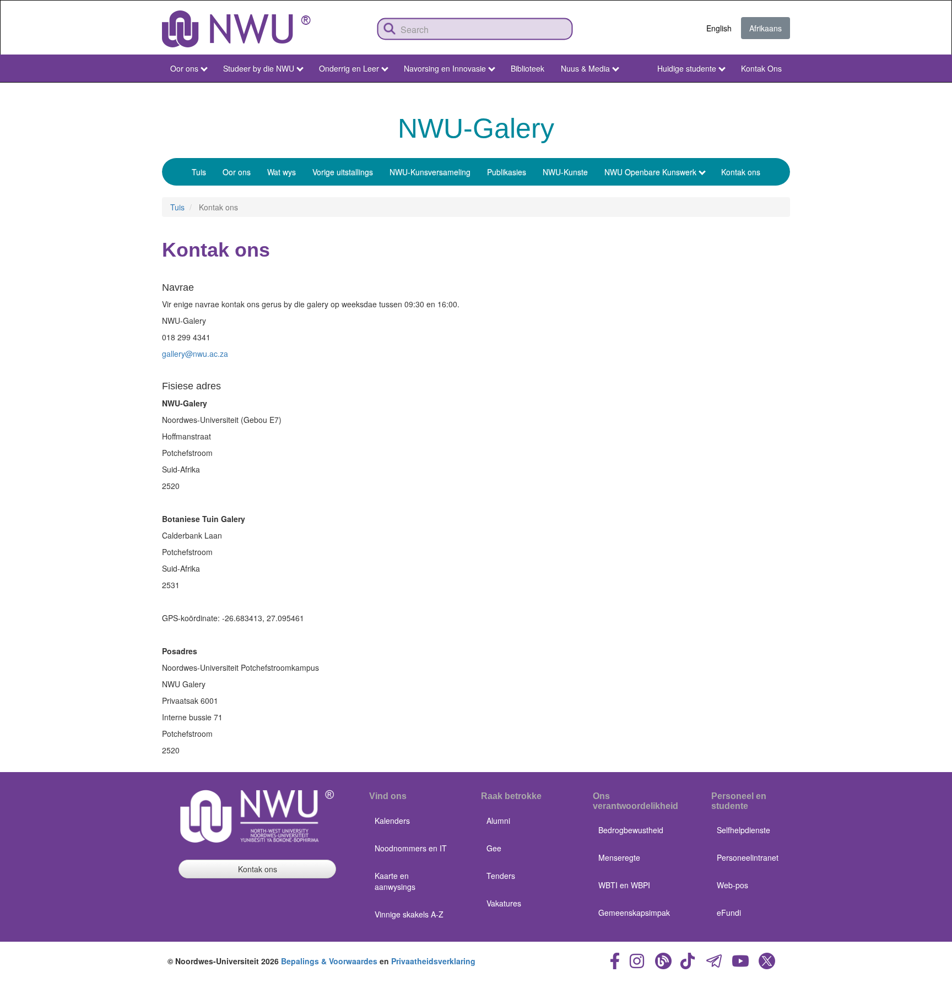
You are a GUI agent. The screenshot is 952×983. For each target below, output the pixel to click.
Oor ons (184, 68)
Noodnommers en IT (411, 848)
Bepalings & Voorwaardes (329, 960)
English (719, 28)
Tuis (199, 171)
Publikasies (506, 171)
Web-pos (732, 884)
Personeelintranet (747, 857)
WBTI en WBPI (624, 884)
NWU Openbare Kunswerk (650, 171)
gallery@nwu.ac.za (195, 353)
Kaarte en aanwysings (395, 881)
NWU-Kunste (565, 171)
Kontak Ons (761, 68)
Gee (493, 848)
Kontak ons (740, 171)
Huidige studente (686, 68)
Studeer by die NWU (258, 68)
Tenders (500, 875)
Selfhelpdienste (743, 829)
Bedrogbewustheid (630, 829)
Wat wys (281, 171)
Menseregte (619, 857)
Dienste (763, 92)
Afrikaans (765, 28)
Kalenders (392, 820)
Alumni (498, 820)
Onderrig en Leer (349, 68)
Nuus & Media (585, 68)
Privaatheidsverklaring (433, 960)
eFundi (729, 912)
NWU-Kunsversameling (430, 171)
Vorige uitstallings (342, 171)
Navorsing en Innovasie (445, 68)
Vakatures (503, 903)
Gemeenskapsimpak (634, 912)
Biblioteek (527, 68)
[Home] (236, 28)
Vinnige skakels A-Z (409, 914)
